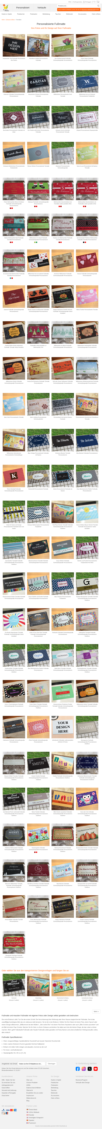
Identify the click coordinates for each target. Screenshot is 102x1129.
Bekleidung (54, 1088)
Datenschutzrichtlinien (33, 1088)
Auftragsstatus (77, 2)
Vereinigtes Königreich (36, 1117)
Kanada (31, 1115)
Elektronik (54, 1093)
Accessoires (55, 1095)
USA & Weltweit (34, 1112)
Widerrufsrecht (31, 1098)
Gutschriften (6, 1088)
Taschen (53, 1090)
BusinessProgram (81, 1080)
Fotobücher (54, 1082)
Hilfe (69, 2)
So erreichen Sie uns (8, 1082)
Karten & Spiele (56, 1080)
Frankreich (32, 1123)
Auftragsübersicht (7, 1085)
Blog (27, 1100)
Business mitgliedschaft (88, 9)
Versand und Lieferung (9, 1090)
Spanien (31, 1120)
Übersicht (29, 1090)
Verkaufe (41, 7)
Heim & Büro (55, 1098)
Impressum (30, 1095)
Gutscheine (5, 1095)
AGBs (28, 1085)
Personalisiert (22, 7)
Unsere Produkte (31, 1082)
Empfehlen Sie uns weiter (34, 1093)
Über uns (29, 1080)
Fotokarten (54, 1085)
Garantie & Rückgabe (9, 1093)
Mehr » (96, 1011)
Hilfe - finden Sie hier (8, 1080)
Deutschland (33, 1109)
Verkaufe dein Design (83, 1082)
